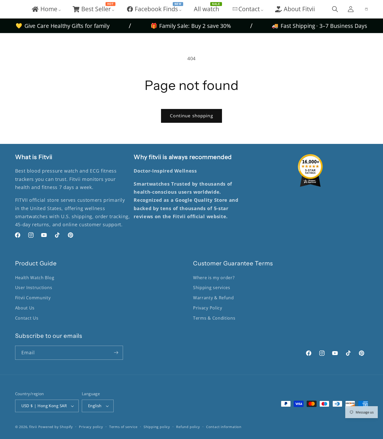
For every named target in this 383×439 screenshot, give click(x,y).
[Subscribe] (116, 353)
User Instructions (33, 287)
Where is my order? (213, 278)
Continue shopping (191, 116)
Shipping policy (157, 426)
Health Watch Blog (34, 278)
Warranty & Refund (213, 298)
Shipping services (211, 287)
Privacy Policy (207, 308)
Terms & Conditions (214, 318)
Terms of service (123, 426)
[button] (335, 9)
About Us (25, 308)
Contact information (224, 426)
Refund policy (188, 426)
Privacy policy (91, 426)
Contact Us (27, 318)
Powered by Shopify (55, 426)
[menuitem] (45, 9)
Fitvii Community (33, 298)
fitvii (33, 426)
